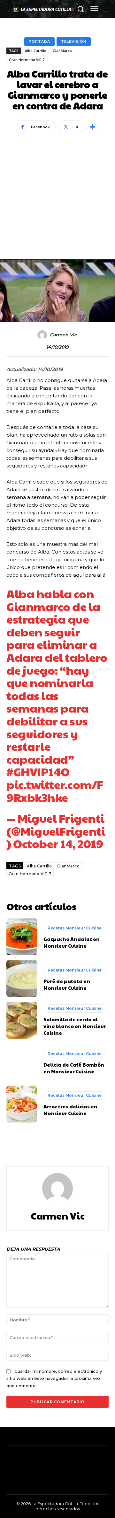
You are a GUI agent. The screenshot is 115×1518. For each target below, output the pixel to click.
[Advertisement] (57, 188)
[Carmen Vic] (43, 335)
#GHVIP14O (38, 771)
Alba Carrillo (35, 50)
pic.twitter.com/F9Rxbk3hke (54, 790)
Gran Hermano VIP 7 (26, 59)
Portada (39, 41)
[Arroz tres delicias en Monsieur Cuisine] (21, 1104)
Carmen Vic (63, 335)
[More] (92, 126)
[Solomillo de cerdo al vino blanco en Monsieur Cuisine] (21, 1020)
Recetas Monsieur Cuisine (75, 928)
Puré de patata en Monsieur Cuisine (66, 984)
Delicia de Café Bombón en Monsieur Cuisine (73, 1068)
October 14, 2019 (58, 843)
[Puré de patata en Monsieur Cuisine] (21, 978)
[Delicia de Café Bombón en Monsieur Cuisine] (21, 1061)
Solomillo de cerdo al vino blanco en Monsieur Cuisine (74, 1026)
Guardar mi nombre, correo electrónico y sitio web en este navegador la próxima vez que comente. (54, 1378)
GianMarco (62, 50)
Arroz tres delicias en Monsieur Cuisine (70, 1109)
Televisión (73, 41)
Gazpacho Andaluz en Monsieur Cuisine (71, 942)
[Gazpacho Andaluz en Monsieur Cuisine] (21, 936)
